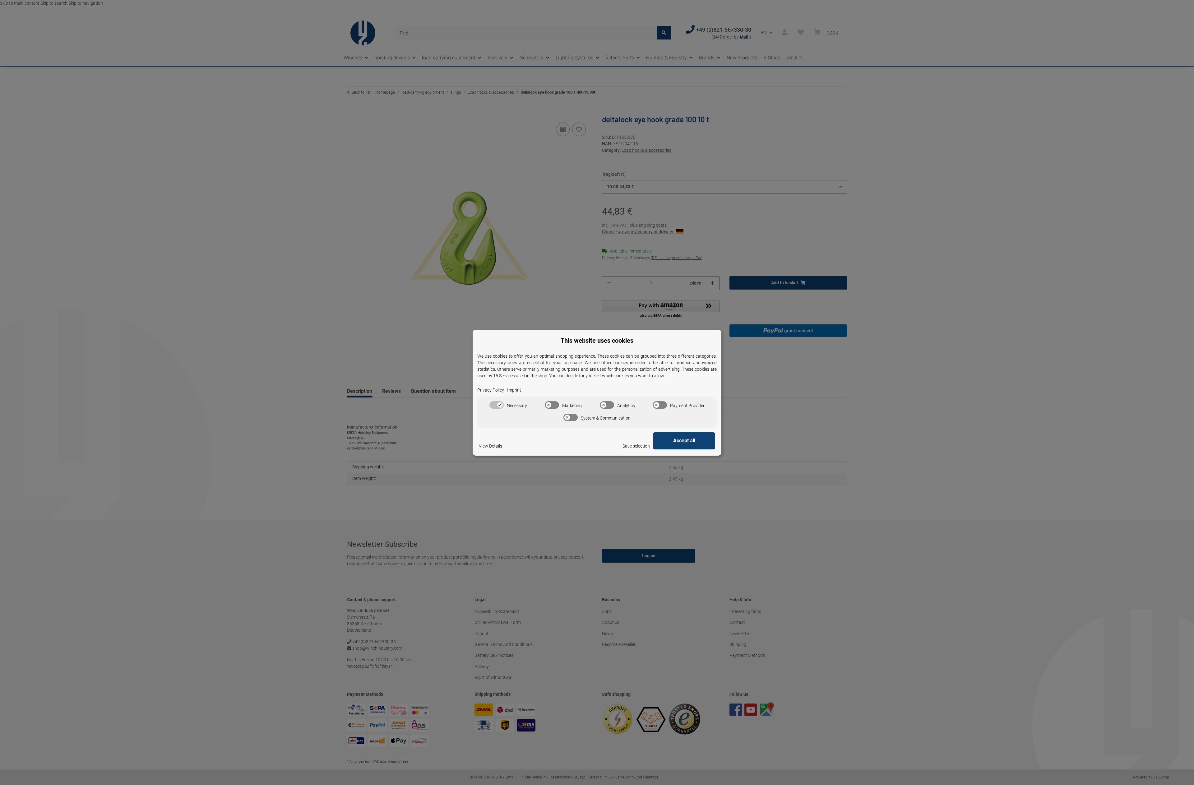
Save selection (636, 446)
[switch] (496, 405)
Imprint (514, 390)
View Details (490, 446)
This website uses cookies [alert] (597, 340)
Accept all (684, 441)
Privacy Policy (490, 390)
